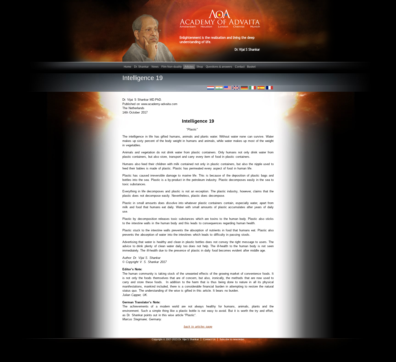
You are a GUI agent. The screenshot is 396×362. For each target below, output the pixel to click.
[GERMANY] (244, 87)
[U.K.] (235, 87)
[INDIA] (219, 87)
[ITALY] (252, 87)
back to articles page (198, 326)
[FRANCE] (269, 87)
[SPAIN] (261, 87)
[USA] (227, 87)
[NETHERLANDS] (210, 87)
